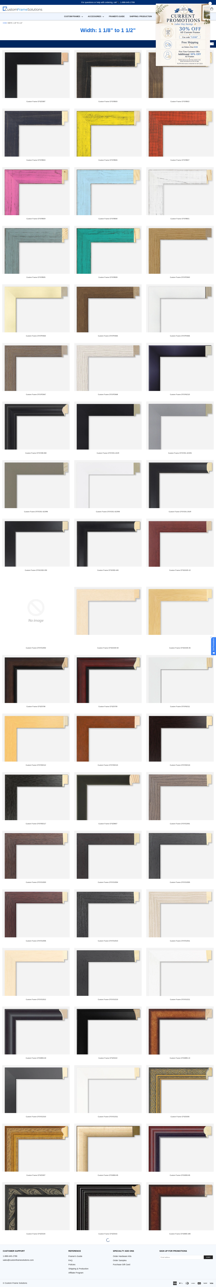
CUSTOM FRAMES (72, 16)
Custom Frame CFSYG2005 (180, 882)
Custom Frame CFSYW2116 (180, 765)
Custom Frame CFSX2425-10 (180, 570)
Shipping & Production (78, 1269)
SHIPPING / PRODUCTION (141, 16)
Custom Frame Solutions (16, 1283)
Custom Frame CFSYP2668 (108, 394)
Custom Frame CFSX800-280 (180, 1234)
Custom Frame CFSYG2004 (108, 882)
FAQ (70, 1260)
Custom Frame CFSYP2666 (180, 336)
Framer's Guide (75, 1256)
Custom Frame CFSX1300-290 (36, 570)
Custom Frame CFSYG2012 (36, 999)
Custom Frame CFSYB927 (179, 160)
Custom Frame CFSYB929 (35, 219)
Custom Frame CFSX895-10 (180, 1058)
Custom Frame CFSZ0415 (107, 1234)
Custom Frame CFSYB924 (35, 160)
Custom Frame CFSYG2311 (108, 1117)
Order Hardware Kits (122, 1256)
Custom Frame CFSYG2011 (180, 941)
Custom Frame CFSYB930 (107, 219)
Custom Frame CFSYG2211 (180, 999)
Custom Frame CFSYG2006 (36, 941)
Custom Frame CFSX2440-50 (108, 648)
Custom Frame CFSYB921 (179, 219)
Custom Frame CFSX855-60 (36, 1058)
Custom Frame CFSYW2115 (108, 765)
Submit (208, 1257)
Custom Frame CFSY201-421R (108, 453)
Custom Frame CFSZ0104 (35, 1234)
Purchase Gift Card (121, 1264)
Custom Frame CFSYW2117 (36, 824)
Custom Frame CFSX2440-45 (180, 648)
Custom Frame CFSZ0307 (35, 1175)
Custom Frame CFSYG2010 (108, 941)
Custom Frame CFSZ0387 (35, 101)
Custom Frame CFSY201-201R (180, 512)
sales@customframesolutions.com (18, 1260)
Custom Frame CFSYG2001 (180, 824)
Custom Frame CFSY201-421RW (108, 512)
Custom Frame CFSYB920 (107, 101)
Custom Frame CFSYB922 (179, 101)
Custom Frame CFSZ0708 (35, 706)
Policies (71, 1264)
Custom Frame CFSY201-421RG (180, 453)
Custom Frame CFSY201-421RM (36, 512)
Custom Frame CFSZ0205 (180, 1117)
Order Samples (120, 1260)
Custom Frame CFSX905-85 (180, 1175)
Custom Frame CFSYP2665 (108, 336)
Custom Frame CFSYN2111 (180, 706)
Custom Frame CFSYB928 (107, 277)
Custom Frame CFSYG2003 (36, 882)
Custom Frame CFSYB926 (107, 160)
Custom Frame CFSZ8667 (107, 824)
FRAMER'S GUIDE (117, 16)
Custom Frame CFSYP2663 (180, 277)
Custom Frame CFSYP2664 (36, 336)
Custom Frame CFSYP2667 (36, 394)
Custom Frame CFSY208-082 (36, 453)
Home (5, 23)
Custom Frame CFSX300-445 (108, 570)
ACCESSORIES (95, 16)
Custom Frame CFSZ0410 (107, 1058)
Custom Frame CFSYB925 (35, 277)
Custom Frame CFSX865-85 (108, 1175)
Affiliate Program (75, 1273)
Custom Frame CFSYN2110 (180, 394)
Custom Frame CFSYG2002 (36, 648)
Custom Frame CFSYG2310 (36, 1117)
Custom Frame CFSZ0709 (107, 706)
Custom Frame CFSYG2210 (108, 999)
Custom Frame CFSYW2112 (36, 765)
